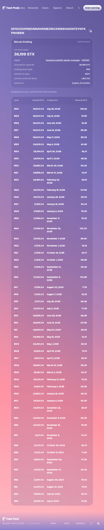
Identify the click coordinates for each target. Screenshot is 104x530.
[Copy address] (90, 30)
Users (45, 7)
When (53, 523)
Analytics (80, 523)
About (69, 7)
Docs (66, 523)
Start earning (92, 7)
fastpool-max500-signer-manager (63, 60)
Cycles (21, 7)
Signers (57, 7)
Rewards (33, 7)
